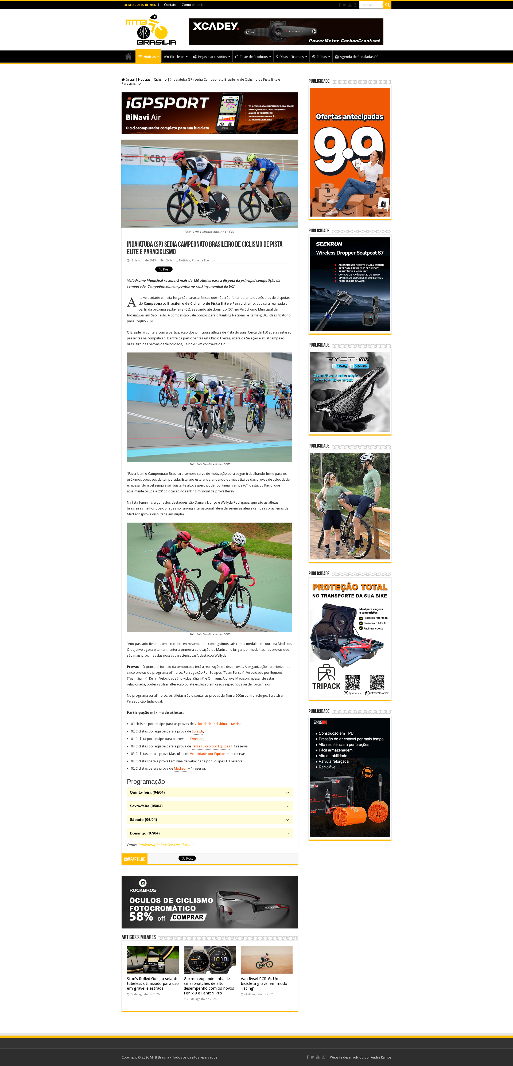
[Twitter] (344, 5)
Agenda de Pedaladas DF (359, 57)
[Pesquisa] (387, 5)
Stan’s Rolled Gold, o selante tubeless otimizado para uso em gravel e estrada (153, 983)
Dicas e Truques (291, 57)
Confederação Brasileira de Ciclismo (165, 845)
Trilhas (322, 57)
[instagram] (355, 5)
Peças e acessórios (212, 57)
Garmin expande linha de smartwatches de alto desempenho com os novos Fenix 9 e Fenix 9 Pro (209, 986)
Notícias (149, 57)
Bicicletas (177, 57)
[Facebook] (339, 5)
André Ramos (381, 1057)
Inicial (130, 79)
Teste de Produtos (254, 57)
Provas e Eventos (203, 260)
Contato (170, 5)
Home (128, 56)
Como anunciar (193, 5)
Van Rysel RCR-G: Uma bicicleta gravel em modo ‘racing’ (264, 983)
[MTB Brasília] (151, 28)
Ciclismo (160, 79)
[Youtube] (350, 5)
